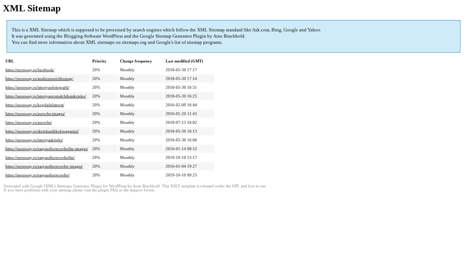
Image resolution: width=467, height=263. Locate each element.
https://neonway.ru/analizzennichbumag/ (39, 78)
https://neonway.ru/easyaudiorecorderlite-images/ (46, 148)
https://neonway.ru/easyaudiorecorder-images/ (44, 166)
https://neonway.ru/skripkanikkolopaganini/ (42, 131)
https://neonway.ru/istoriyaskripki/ (34, 140)
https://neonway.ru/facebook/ (29, 70)
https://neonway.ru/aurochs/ (28, 122)
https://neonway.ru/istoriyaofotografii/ (37, 87)
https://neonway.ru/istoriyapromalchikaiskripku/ (45, 96)
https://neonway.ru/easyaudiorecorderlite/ (40, 157)
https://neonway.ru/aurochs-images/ (35, 113)
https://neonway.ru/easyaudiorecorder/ (37, 175)
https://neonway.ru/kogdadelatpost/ (34, 105)
